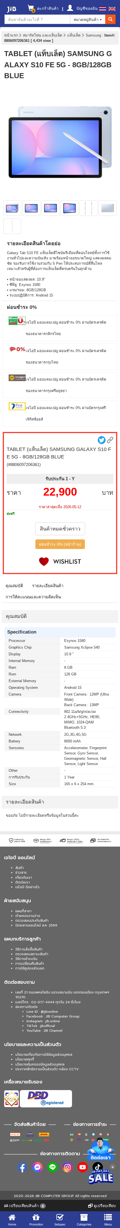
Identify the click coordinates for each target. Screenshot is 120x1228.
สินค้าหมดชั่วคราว (60, 529)
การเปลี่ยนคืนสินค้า (29, 963)
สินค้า (19, 867)
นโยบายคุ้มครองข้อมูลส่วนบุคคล (39, 1064)
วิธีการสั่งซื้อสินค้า (28, 949)
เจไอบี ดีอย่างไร (27, 887)
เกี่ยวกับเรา (23, 877)
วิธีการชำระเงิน (26, 958)
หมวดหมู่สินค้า (87, 19)
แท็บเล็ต (74, 35)
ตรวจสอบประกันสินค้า (32, 920)
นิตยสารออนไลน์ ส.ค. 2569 (36, 925)
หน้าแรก (11, 35)
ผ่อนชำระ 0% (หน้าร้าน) (60, 544)
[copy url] (110, 439)
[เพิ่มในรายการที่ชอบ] (60, 561)
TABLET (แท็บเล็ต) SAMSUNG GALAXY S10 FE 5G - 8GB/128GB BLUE (58, 64)
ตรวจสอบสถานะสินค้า (31, 954)
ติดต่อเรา (22, 882)
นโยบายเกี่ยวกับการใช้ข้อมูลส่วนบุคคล (43, 1054)
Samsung (94, 35)
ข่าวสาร (21, 872)
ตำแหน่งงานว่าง (27, 915)
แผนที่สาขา (23, 911)
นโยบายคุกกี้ (24, 1059)
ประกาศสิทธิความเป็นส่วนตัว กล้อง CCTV (47, 1069)
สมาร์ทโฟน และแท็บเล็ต (43, 35)
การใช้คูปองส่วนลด (29, 968)
